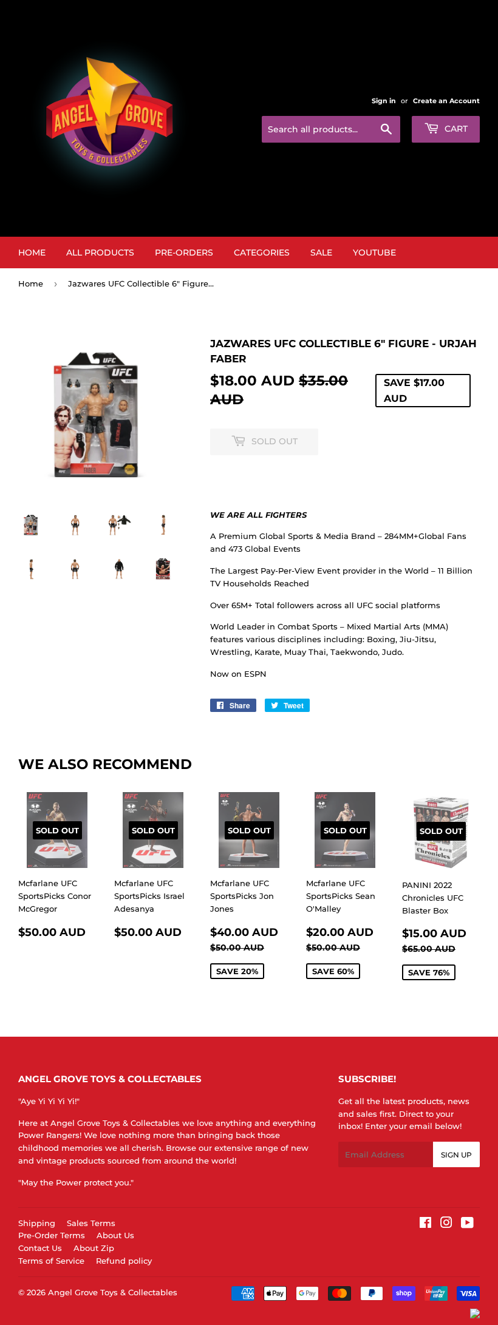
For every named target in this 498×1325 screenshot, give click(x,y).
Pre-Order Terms (51, 1235)
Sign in (384, 101)
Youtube (374, 252)
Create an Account (446, 101)
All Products (100, 252)
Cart (455, 128)
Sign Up (456, 1154)
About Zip (93, 1248)
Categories (262, 252)
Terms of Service (51, 1261)
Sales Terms (91, 1223)
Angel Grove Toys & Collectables (112, 1292)
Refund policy (124, 1261)
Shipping (36, 1223)
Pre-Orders (184, 252)
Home (32, 252)
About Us (115, 1235)
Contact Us (40, 1248)
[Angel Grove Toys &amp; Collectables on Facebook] (425, 1224)
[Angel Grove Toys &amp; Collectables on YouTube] (467, 1224)
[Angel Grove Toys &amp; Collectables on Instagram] (446, 1224)
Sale (321, 252)
